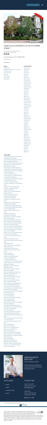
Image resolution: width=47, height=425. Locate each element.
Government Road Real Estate (10, 234)
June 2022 (26, 132)
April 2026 (26, 75)
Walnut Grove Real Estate (9, 326)
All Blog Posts (7, 68)
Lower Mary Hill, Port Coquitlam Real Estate (13, 261)
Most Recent (26, 68)
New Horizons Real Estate (9, 278)
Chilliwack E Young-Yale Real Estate (11, 186)
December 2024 (27, 101)
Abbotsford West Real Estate (10, 158)
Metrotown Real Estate (11, 52)
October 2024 (27, 104)
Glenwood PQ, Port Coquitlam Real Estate (13, 232)
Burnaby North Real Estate (9, 166)
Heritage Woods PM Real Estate (11, 248)
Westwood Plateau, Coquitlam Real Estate (13, 335)
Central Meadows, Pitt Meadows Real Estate (13, 178)
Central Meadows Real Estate (10, 177)
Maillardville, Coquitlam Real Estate (11, 265)
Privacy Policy (26, 403)
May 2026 (26, 74)
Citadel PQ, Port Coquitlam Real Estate (12, 191)
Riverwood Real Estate (9, 295)
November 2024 (27, 102)
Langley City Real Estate (9, 254)
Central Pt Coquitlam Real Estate (11, 182)
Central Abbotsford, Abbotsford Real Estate (13, 170)
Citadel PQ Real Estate (9, 189)
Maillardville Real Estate (9, 264)
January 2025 (27, 99)
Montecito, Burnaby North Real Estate (12, 276)
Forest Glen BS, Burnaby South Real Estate (13, 229)
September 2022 (27, 129)
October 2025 (27, 85)
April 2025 (26, 94)
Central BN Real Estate (9, 172)
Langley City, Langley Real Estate (11, 256)
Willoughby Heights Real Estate (10, 341)
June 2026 (26, 72)
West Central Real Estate (9, 330)
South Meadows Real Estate (10, 308)
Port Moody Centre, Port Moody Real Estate (13, 291)
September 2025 (27, 87)
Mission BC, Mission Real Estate (10, 273)
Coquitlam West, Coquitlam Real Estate (12, 205)
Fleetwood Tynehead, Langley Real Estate (13, 226)
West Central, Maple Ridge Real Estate (12, 332)
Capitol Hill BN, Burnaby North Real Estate (13, 169)
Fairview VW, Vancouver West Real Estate (13, 221)
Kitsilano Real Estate (8, 253)
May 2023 (26, 124)
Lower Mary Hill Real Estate (9, 259)
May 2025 (26, 93)
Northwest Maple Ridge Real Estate (11, 284)
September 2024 (27, 106)
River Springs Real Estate (9, 294)
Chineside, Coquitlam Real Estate (11, 188)
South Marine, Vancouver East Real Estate (13, 307)
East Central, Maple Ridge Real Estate (12, 220)
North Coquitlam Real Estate (10, 281)
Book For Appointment (33, 5)
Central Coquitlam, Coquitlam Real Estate (13, 175)
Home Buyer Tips (7, 71)
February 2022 (27, 137)
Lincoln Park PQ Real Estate (10, 257)
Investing (6, 74)
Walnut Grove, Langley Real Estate (11, 327)
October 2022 (27, 128)
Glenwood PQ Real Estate (9, 231)
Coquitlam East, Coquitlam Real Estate (12, 202)
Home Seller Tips (7, 72)
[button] (33, 5)
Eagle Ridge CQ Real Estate (10, 215)
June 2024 (26, 110)
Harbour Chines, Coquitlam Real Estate (12, 245)
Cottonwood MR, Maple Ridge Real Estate (13, 207)
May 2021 (26, 148)
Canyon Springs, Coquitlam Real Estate (12, 167)
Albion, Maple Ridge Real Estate (11, 161)
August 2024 (27, 107)
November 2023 (27, 118)
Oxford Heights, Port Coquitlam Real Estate (13, 288)
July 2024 (26, 109)
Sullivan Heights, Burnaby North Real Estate (13, 318)
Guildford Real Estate (8, 243)
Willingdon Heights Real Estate (10, 340)
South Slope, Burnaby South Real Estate (12, 311)
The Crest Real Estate (8, 319)
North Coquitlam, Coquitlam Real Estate (12, 283)
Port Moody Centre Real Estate (10, 289)
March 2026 (26, 77)
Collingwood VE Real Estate (10, 197)
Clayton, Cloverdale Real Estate (11, 194)
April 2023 (26, 126)
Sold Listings (6, 79)
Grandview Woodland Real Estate (11, 238)
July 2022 (26, 131)
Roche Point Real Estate (9, 299)
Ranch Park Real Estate (9, 292)
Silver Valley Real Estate (9, 303)
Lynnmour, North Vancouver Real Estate (12, 262)
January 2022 (27, 139)
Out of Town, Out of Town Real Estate (12, 286)
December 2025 (27, 82)
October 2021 (27, 142)
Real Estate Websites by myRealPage (36, 403)
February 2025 (27, 98)
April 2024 (26, 113)
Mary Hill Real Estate (8, 267)
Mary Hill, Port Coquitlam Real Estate (12, 269)
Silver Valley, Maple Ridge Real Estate (12, 305)
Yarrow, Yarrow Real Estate (9, 346)
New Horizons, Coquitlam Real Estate (12, 280)
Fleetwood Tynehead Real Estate (11, 224)
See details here (7, 59)
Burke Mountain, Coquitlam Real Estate (12, 164)
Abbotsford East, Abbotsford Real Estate (13, 156)
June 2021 (26, 147)
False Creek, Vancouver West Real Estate (13, 223)
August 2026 (27, 69)
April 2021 (26, 150)
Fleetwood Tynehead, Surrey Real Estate (13, 227)
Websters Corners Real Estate (10, 329)
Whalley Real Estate (8, 337)
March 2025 (26, 96)
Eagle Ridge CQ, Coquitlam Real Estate (12, 216)
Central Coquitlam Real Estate (10, 174)
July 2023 (26, 121)
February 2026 (27, 79)
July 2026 (26, 71)
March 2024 (26, 115)
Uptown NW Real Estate (9, 324)
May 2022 (26, 134)
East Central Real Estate (9, 218)
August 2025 (27, 88)
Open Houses (7, 77)
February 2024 (27, 117)
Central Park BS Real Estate (10, 180)
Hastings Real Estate (8, 246)
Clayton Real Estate (8, 193)
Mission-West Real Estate (9, 275)
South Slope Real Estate (9, 310)
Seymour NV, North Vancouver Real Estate (13, 302)
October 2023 (27, 120)
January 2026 (27, 80)
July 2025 (26, 90)
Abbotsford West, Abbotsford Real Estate (13, 159)
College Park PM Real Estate (10, 196)
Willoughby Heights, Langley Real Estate (12, 343)
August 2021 (26, 145)
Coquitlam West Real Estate (10, 204)
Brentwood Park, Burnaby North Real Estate (13, 163)
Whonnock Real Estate (9, 338)
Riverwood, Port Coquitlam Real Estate (12, 297)
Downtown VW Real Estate (9, 213)
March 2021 (26, 151)
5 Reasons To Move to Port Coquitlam (12, 69)
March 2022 (26, 136)
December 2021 (27, 140)
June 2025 (26, 91)
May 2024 (26, 112)
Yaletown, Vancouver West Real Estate (12, 345)
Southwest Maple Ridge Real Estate (11, 313)
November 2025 (27, 83)
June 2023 (26, 123)
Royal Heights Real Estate (9, 300)
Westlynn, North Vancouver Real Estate (12, 333)
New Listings (6, 75)
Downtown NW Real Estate (9, 208)
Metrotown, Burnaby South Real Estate (12, 272)
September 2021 (27, 143)
